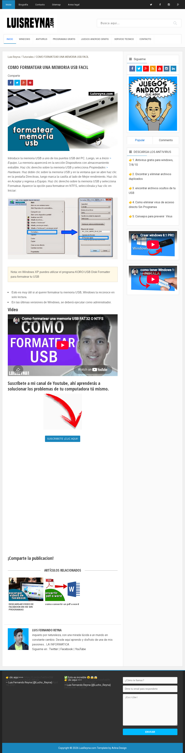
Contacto (40, 4)
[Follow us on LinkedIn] (173, 68)
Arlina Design (119, 748)
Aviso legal (73, 4)
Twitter (54, 649)
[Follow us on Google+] (146, 68)
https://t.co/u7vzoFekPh (96, 679)
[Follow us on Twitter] (139, 68)
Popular (140, 140)
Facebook (66, 649)
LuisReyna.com (87, 748)
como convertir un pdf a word (62, 604)
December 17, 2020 (75, 687)
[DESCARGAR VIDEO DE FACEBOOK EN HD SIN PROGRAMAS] (26, 589)
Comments (166, 140)
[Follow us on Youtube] (160, 68)
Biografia (23, 4)
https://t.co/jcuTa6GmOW (38, 677)
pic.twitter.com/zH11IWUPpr (80, 682)
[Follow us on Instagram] (166, 68)
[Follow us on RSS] (153, 68)
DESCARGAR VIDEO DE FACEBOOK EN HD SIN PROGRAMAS (21, 607)
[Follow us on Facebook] (132, 68)
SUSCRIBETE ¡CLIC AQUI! (62, 438)
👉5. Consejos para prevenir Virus (150, 216)
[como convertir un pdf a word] (62, 589)
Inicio (8, 4)
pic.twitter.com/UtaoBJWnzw (22, 679)
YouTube (80, 649)
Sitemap (56, 4)
